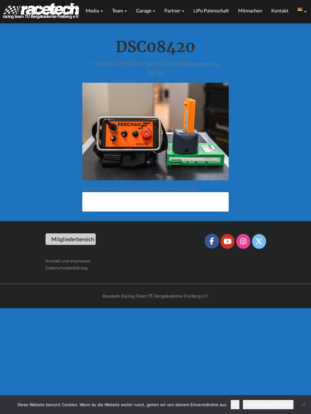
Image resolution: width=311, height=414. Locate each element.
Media (93, 10)
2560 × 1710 (158, 63)
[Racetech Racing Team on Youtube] (227, 241)
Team (118, 10)
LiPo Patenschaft (211, 10)
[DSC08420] (155, 133)
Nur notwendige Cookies (268, 404)
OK (235, 404)
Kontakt (280, 10)
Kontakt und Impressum (68, 260)
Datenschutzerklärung (66, 267)
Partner (172, 10)
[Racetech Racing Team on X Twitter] (259, 241)
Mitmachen (250, 10)
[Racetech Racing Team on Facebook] (212, 241)
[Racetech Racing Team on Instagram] (243, 241)
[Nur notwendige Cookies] (303, 405)
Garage (144, 10)
